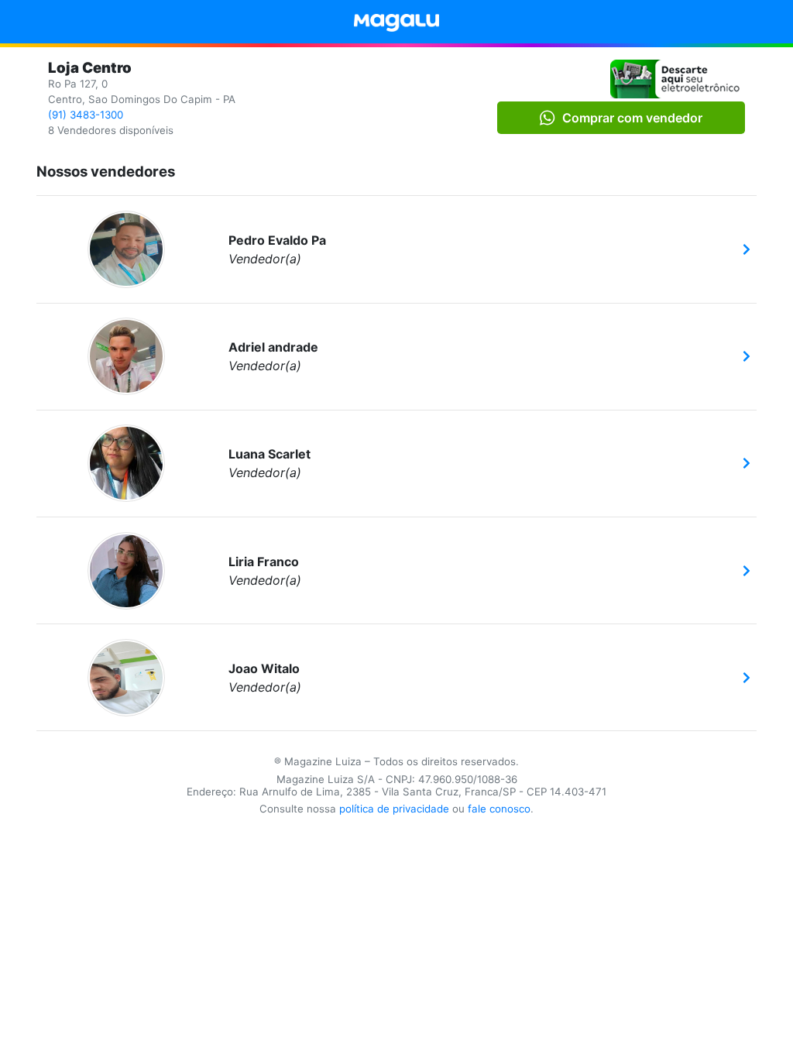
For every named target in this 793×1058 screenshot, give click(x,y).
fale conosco (499, 808)
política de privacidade (394, 808)
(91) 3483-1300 (85, 114)
